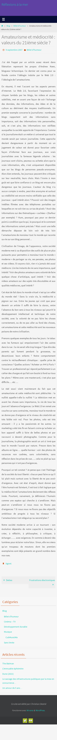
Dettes (9, 578)
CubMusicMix (12, 635)
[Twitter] (25, 719)
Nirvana (29, 709)
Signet (8, 562)
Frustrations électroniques (42, 578)
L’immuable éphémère (12, 667)
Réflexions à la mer (15, 4)
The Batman (8, 662)
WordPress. (40, 709)
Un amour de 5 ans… (12, 686)
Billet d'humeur (19, 26)
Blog (8, 26)
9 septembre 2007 (14, 49)
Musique (8, 630)
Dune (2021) (8, 672)
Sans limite (9, 641)
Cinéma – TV (10, 620)
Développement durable (15, 625)
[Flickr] (30, 719)
